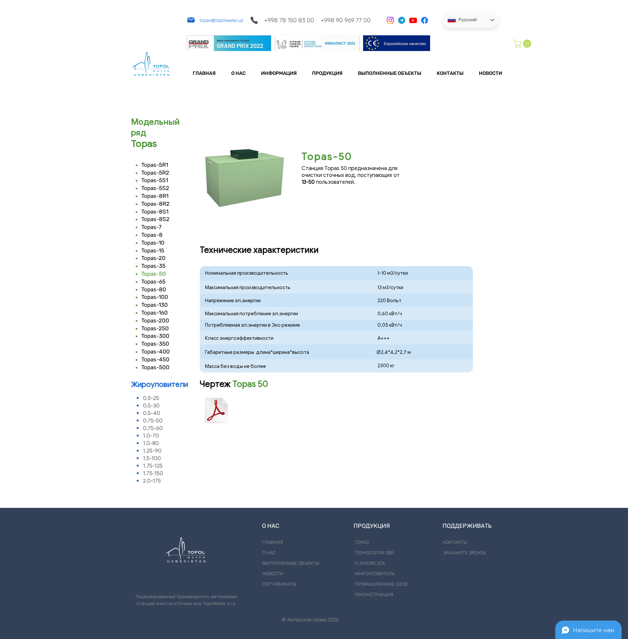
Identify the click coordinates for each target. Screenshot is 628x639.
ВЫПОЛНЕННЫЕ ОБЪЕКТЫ (290, 563)
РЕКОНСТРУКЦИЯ (374, 594)
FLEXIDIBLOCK (370, 563)
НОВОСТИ (272, 574)
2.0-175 (152, 480)
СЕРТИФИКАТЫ (279, 584)
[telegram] (401, 20)
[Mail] (191, 20)
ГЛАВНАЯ (272, 542)
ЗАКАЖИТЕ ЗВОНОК (464, 553)
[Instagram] (390, 20)
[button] (523, 44)
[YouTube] (413, 20)
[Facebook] (424, 20)
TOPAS (362, 542)
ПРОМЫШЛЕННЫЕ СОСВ (381, 584)
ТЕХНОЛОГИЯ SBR (374, 553)
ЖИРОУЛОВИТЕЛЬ (374, 574)
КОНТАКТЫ (455, 542)
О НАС (269, 553)
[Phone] (254, 20)
